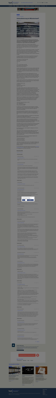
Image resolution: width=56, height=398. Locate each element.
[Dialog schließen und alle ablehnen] (33, 197)
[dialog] (28, 199)
